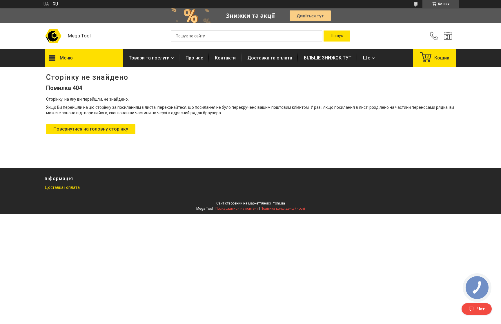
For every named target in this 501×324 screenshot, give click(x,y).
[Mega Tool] (53, 36)
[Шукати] (337, 35)
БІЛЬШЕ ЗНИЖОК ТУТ (327, 58)
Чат (481, 309)
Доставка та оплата (269, 58)
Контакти (225, 58)
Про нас (194, 58)
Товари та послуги (149, 58)
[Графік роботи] (448, 36)
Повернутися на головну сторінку (90, 129)
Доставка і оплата (62, 187)
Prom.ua (278, 203)
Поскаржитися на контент (236, 209)
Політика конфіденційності (283, 209)
